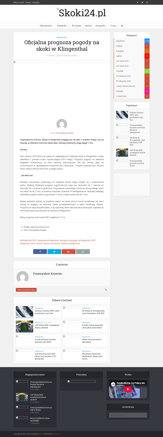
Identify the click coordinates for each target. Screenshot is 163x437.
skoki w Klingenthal (71, 243)
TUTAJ (62, 217)
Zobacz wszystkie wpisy (26, 290)
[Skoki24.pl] (81, 12)
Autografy (35, 2)
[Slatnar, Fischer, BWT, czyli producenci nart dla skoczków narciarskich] (123, 115)
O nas (113, 25)
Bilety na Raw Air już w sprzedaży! (40, 419)
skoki (40, 243)
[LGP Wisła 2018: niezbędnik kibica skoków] (123, 152)
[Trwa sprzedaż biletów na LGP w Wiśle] (123, 163)
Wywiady (76, 25)
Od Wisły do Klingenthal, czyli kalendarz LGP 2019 (93, 312)
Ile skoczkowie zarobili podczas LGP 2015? (45, 340)
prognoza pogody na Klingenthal (76, 240)
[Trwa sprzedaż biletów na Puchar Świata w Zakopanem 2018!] (123, 127)
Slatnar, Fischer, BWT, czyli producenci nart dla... (47, 312)
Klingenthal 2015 (29, 240)
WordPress (57, 434)
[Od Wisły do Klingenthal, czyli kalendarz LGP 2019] (123, 140)
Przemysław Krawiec (69, 55)
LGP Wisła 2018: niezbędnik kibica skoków (47, 326)
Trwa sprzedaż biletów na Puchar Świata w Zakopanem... (137, 128)
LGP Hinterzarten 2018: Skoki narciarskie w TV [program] (45, 356)
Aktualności (46, 25)
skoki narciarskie (52, 243)
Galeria (88, 25)
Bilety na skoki (18, 2)
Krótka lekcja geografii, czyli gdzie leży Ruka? (92, 326)
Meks (41, 434)
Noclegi (28, 2)
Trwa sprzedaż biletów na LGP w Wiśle (137, 163)
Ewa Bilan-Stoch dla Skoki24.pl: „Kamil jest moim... (92, 356)
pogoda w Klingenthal (49, 240)
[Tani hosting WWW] (81, 383)
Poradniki (61, 25)
